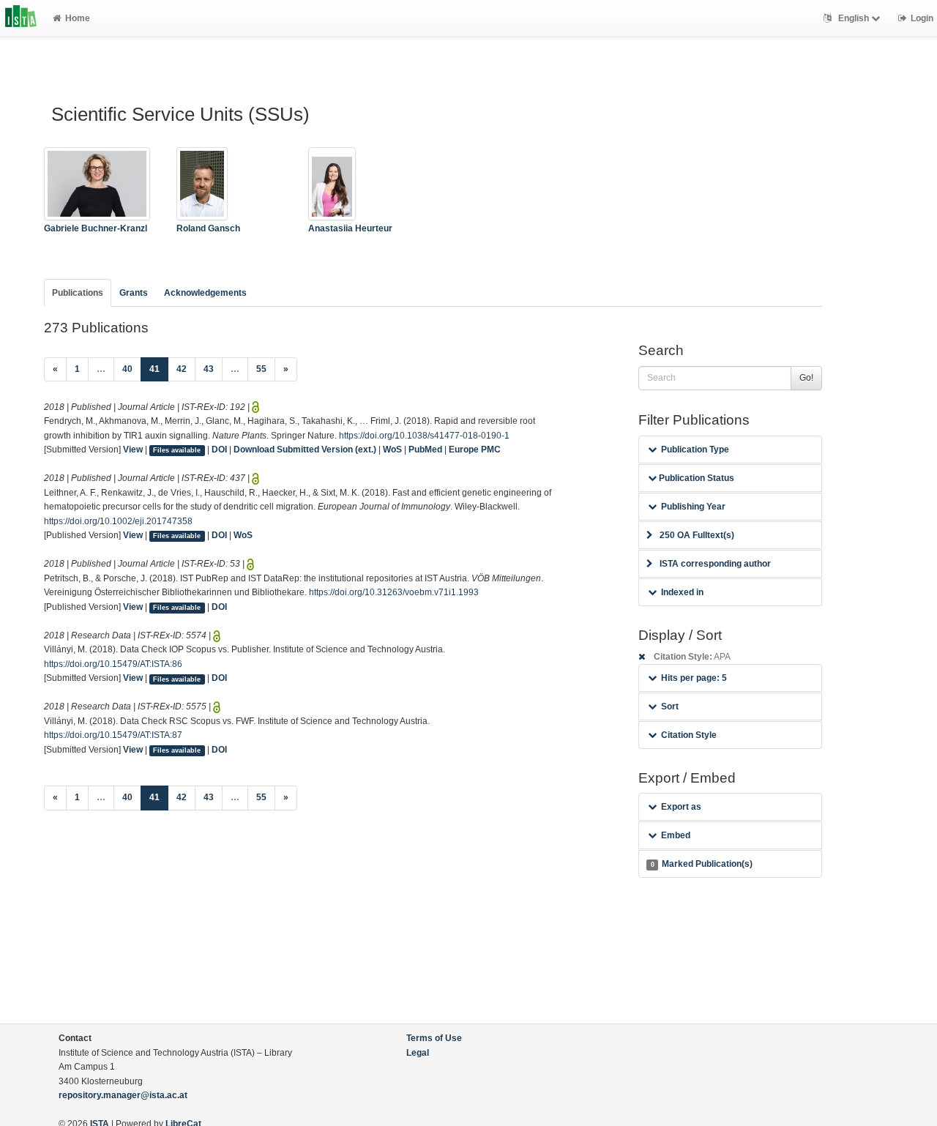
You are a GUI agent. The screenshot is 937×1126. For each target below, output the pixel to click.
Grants (133, 293)
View (133, 449)
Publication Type (695, 449)
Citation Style (689, 735)
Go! (806, 378)
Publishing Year (693, 507)
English (853, 18)
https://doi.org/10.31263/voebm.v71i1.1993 (394, 592)
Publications (77, 293)
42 (181, 369)
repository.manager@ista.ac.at (123, 1095)
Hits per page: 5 (694, 678)
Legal (417, 1053)
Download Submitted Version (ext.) (305, 449)
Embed (675, 835)
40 (127, 369)
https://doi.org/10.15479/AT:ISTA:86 (113, 664)
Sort (670, 706)
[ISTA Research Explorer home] (21, 18)
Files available (177, 450)
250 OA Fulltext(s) (697, 535)
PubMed (425, 449)
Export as (681, 807)
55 (261, 369)
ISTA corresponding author (715, 564)
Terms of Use (434, 1038)
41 (158, 368)
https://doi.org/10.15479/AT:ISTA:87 (113, 735)
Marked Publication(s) (702, 864)
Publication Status (695, 478)
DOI (219, 449)
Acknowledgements (205, 293)
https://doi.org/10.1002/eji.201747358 (118, 521)
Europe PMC (475, 449)
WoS (392, 449)
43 (209, 369)
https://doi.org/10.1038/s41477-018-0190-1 (424, 435)
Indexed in (682, 592)
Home (77, 18)
